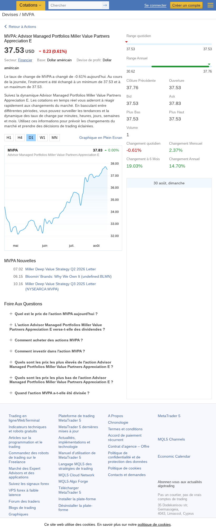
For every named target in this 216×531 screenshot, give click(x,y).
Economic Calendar (174, 456)
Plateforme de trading (76, 418)
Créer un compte (186, 5)
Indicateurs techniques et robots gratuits (27, 429)
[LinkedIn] (195, 475)
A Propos (115, 416)
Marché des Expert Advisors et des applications (24, 472)
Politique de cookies (124, 468)
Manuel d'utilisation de (77, 455)
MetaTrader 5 (169, 416)
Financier (25, 60)
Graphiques (18, 514)
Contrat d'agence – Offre (128, 446)
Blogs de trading (22, 507)
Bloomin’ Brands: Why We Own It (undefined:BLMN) (68, 276)
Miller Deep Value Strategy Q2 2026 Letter (60, 269)
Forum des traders (24, 501)
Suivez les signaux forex (29, 484)
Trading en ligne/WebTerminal (24, 418)
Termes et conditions (125, 429)
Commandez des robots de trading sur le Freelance (29, 457)
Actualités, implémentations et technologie (74, 442)
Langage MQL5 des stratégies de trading (75, 466)
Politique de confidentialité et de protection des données (127, 457)
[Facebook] (161, 475)
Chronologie (118, 422)
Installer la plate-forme (77, 499)
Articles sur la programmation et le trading (25, 442)
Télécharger (69, 490)
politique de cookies (154, 524)
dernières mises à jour (78, 429)
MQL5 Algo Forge (73, 481)
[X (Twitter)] (178, 475)
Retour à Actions (22, 26)
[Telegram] (169, 475)
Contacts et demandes (127, 475)
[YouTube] (186, 475)
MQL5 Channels (171, 439)
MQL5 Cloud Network (76, 475)
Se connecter (155, 5)
